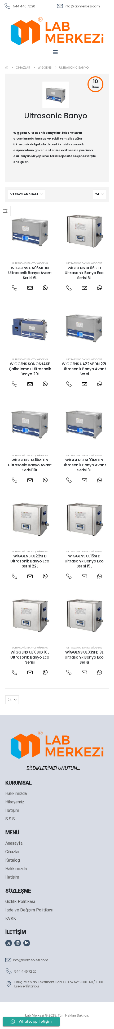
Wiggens (42, 263)
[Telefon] (14, 288)
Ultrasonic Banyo (24, 263)
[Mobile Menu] (57, 52)
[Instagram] (17, 943)
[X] (8, 943)
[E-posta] (29, 288)
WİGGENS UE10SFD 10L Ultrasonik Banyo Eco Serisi (29, 657)
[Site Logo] (57, 31)
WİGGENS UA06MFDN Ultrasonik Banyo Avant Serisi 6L (29, 273)
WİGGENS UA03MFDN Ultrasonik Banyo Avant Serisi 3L (84, 465)
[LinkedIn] (26, 943)
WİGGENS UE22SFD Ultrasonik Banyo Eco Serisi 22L (29, 561)
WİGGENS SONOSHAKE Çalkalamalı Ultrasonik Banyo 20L (30, 369)
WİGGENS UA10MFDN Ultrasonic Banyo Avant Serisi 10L (29, 465)
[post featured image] (29, 231)
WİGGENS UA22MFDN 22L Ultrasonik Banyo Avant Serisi (84, 369)
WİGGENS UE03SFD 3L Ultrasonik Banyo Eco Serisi (84, 657)
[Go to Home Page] (6, 67)
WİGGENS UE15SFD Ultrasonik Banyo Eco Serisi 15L (84, 561)
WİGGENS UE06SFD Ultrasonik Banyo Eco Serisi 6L (84, 273)
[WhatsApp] (45, 288)
